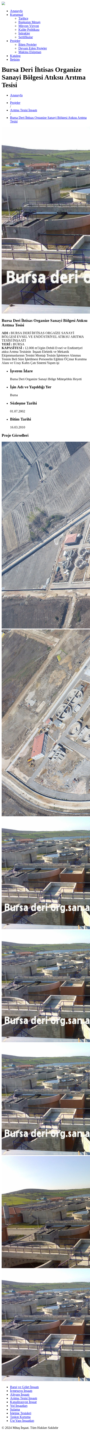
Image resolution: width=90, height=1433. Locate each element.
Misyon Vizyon (28, 26)
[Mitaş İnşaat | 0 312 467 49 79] (3, 4)
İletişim (15, 59)
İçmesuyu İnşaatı (21, 1391)
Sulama (15, 1409)
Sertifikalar (25, 37)
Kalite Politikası (28, 29)
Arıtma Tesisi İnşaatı (23, 110)
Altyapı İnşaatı (19, 1394)
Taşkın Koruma (20, 1417)
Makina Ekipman (29, 52)
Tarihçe (23, 18)
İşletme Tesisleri (20, 1413)
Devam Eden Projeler (32, 48)
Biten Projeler (27, 44)
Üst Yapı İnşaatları (22, 1420)
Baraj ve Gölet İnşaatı (24, 1387)
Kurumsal (16, 14)
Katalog (15, 56)
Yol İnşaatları (18, 1405)
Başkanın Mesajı (29, 22)
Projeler (15, 41)
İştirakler (24, 33)
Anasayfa (16, 11)
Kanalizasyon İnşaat (23, 1402)
